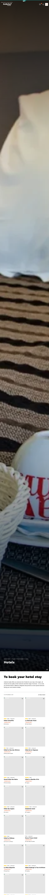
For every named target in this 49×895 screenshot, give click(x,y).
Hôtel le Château (9, 838)
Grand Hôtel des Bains (11, 779)
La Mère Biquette (9, 867)
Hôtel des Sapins (9, 808)
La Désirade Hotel (30, 720)
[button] (24, 1)
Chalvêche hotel (30, 808)
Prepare (13, 658)
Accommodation (20, 658)
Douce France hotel (31, 838)
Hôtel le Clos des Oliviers (12, 750)
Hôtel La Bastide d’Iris (32, 779)
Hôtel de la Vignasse (31, 750)
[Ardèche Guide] (7, 4)
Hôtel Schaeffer (9, 720)
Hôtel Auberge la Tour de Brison (35, 867)
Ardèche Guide (7, 658)
